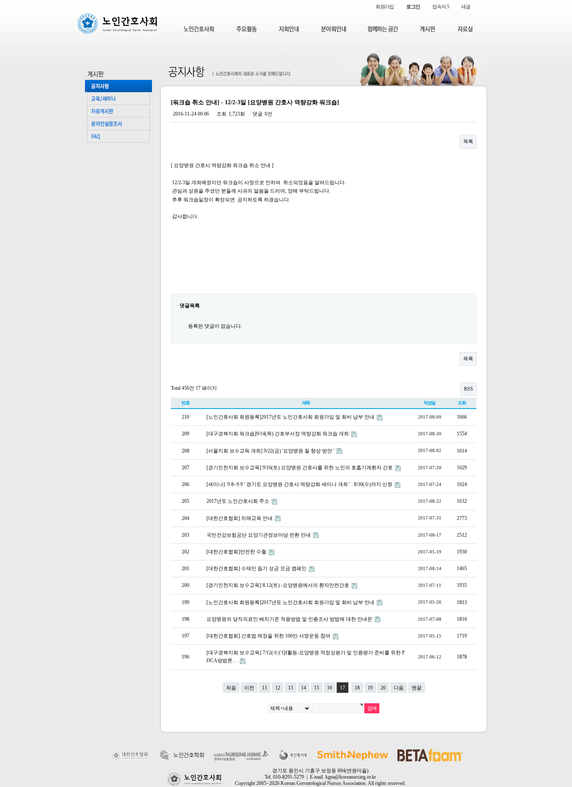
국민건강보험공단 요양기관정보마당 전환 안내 (259, 535)
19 (370, 688)
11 (264, 688)
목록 (468, 141)
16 (329, 688)
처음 (231, 688)
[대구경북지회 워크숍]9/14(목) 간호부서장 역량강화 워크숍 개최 (278, 434)
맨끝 (417, 688)
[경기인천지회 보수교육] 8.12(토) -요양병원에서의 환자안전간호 (278, 585)
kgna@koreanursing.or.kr (350, 777)
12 (277, 688)
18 (357, 688)
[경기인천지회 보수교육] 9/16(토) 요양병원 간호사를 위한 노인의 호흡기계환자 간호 (300, 468)
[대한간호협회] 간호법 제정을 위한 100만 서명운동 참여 (269, 636)
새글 (465, 7)
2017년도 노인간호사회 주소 (238, 501)
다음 (399, 688)
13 (290, 688)
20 (383, 688)
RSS (468, 389)
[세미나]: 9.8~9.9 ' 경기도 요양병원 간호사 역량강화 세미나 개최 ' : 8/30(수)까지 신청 (300, 484)
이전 (249, 688)
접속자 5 (440, 7)
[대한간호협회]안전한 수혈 (237, 552)
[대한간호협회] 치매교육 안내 (240, 518)
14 (303, 688)
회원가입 (385, 7)
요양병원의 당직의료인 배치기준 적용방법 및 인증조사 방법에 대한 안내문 (290, 619)
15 (316, 688)
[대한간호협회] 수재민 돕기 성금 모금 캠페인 (257, 568)
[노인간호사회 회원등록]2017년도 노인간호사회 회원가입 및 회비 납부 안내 (291, 417)
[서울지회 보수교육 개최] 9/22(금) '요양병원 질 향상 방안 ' (270, 451)
